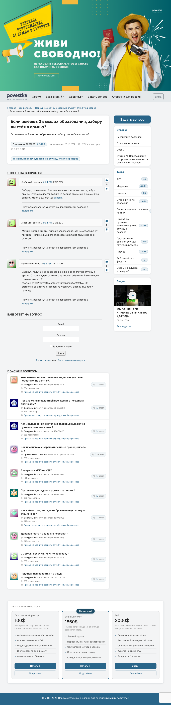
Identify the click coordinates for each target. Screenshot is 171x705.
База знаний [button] (54, 96)
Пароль (60, 335)
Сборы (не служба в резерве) (131, 269)
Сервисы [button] (75, 96)
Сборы (120, 149)
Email (61, 324)
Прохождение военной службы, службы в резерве (131, 241)
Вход (158, 96)
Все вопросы (26, 107)
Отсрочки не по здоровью (131, 201)
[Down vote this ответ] (107, 189)
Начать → (35, 665)
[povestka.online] (17, 96)
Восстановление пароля (72, 360)
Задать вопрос (97, 96)
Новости (131, 193)
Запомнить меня (62, 346)
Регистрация (43, 360)
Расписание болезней (129, 137)
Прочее (131, 251)
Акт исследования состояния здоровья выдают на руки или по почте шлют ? (53, 425)
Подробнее (35, 673)
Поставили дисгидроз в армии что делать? (48, 490)
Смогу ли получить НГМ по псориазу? (45, 553)
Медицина (131, 186)
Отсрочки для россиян (127, 96)
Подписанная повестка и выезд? (41, 573)
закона (58, 197)
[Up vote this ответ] (107, 180)
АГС (131, 179)
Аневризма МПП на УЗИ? (36, 470)
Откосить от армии (128, 143)
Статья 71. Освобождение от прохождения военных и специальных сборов (132, 159)
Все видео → (124, 326)
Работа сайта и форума (131, 260)
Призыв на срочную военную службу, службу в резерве (65, 107)
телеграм (27, 210)
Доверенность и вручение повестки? (44, 533)
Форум (36, 96)
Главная (11, 107)
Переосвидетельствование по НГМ (134, 211)
